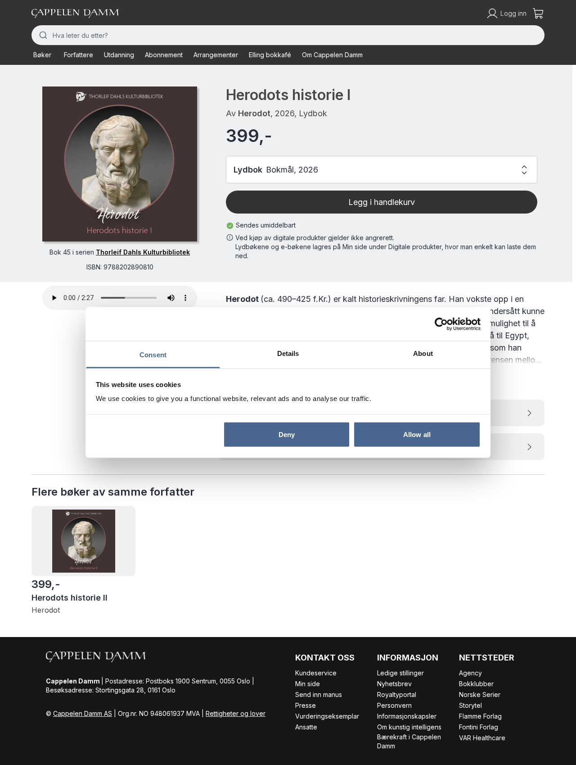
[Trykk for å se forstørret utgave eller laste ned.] (119, 164)
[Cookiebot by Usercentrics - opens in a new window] (441, 324)
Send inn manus (318, 694)
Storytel (470, 705)
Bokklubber (476, 684)
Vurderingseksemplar (327, 716)
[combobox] (288, 35)
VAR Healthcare (482, 738)
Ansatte (306, 727)
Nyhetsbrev (394, 684)
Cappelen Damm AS (82, 713)
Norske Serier (479, 694)
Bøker (42, 55)
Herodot (254, 113)
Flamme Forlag (480, 716)
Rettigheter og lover (236, 713)
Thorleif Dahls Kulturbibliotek (143, 252)
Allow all (417, 434)
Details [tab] (288, 353)
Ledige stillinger (400, 673)
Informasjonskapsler (406, 716)
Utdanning (119, 55)
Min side (307, 684)
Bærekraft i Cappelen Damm (409, 741)
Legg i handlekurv (381, 202)
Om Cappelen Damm (332, 55)
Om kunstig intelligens (409, 727)
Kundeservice (316, 673)
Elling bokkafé (270, 55)
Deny (287, 434)
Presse (305, 705)
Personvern (394, 705)
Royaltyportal (396, 694)
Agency (470, 673)
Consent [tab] (153, 355)
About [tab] (423, 353)
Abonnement (164, 55)
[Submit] (42, 35)
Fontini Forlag (478, 727)
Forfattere (78, 55)
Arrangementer (216, 55)
